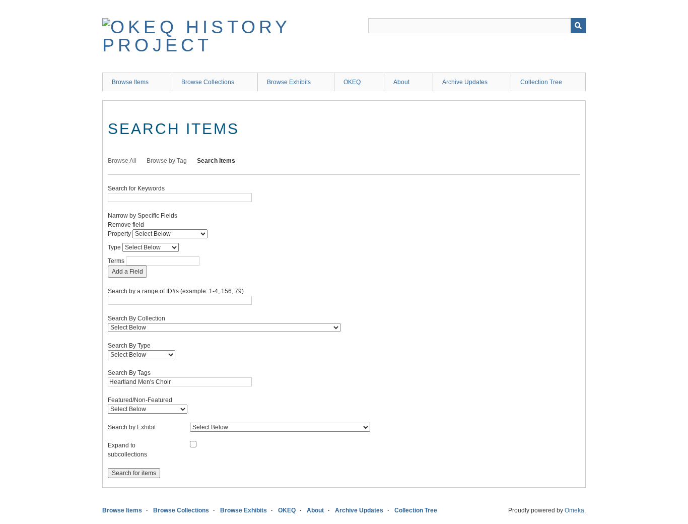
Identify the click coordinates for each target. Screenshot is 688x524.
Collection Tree (541, 82)
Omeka (574, 510)
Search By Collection (136, 318)
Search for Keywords (136, 188)
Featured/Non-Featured (140, 400)
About (401, 82)
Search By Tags (129, 372)
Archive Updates (465, 82)
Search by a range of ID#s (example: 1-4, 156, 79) (176, 291)
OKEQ (352, 82)
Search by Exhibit (132, 427)
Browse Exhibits (289, 82)
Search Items (216, 160)
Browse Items (130, 82)
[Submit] (578, 25)
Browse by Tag (167, 160)
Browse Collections (207, 82)
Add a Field (127, 271)
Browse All (122, 160)
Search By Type (129, 345)
